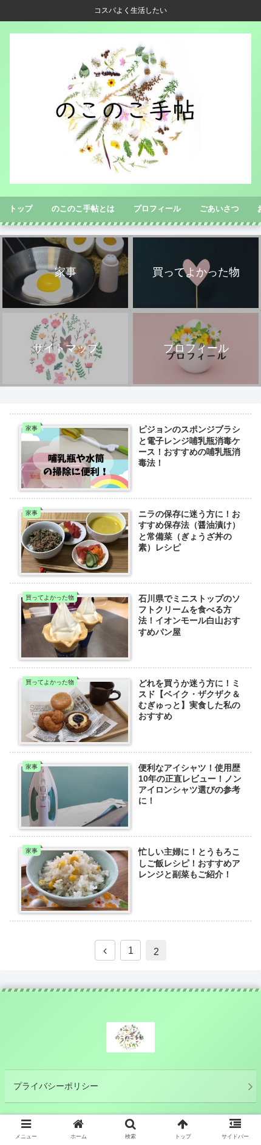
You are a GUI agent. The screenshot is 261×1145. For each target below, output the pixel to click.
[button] (235, 1024)
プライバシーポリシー (55, 1086)
